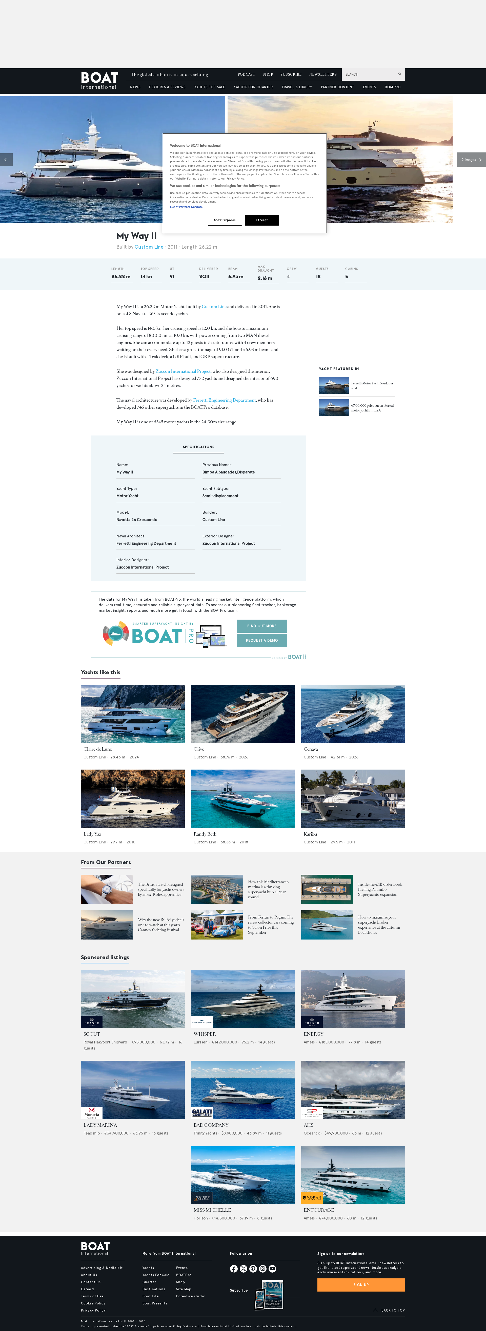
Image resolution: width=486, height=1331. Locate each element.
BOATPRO (392, 87)
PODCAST (246, 74)
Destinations (154, 1289)
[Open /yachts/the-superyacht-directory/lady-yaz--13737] (133, 799)
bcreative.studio (191, 1296)
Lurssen (201, 1042)
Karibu (310, 834)
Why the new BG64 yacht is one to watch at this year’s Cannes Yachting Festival (161, 924)
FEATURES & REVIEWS (167, 87)
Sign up (361, 1285)
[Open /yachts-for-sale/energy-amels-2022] (353, 999)
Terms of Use (92, 1296)
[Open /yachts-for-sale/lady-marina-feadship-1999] (133, 1090)
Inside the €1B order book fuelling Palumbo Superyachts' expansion (380, 889)
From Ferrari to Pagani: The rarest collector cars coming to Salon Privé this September (271, 924)
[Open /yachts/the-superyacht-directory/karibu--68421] (353, 799)
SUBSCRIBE (290, 74)
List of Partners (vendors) (186, 207)
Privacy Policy (93, 1310)
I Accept (262, 220)
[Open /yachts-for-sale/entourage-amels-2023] (353, 1175)
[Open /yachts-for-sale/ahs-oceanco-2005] (353, 1090)
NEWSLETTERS (323, 74)
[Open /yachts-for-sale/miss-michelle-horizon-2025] (243, 1175)
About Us (89, 1275)
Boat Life (151, 1296)
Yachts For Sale (156, 1275)
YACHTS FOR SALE (209, 87)
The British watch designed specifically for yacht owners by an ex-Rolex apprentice (161, 889)
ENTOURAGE (319, 1210)
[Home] (103, 81)
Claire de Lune (98, 749)
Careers (88, 1289)
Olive (199, 749)
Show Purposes (224, 220)
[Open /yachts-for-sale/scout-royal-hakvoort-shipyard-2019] (133, 999)
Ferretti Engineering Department (224, 400)
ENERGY (313, 1034)
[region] (245, 183)
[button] (6, 159)
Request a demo (262, 640)
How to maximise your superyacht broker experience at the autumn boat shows (379, 924)
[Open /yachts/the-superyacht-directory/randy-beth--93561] (243, 799)
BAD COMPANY (211, 1125)
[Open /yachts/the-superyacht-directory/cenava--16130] (353, 714)
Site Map (183, 1289)
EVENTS (369, 87)
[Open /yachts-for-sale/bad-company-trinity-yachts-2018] (243, 1090)
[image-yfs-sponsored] (92, 1026)
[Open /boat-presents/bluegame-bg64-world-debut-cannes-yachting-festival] (107, 924)
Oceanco (312, 1133)
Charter (149, 1282)
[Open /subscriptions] (264, 1296)
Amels (309, 1042)
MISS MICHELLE (212, 1210)
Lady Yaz (92, 834)
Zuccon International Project (183, 371)
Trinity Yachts (205, 1133)
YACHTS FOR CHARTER (253, 87)
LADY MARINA (100, 1125)
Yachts (148, 1268)
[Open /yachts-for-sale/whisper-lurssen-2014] (243, 999)
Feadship (92, 1133)
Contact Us (91, 1282)
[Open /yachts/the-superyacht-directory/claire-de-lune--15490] (133, 714)
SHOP (268, 74)
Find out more (262, 626)
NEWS (135, 87)
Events (182, 1268)
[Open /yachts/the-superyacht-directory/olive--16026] (243, 714)
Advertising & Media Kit (102, 1268)
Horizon (201, 1218)
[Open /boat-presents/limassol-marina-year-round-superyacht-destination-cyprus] (217, 889)
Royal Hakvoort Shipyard (105, 1042)
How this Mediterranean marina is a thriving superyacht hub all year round (268, 889)
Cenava (311, 749)
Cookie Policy (93, 1303)
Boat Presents (155, 1303)
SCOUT (92, 1034)
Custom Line (149, 247)
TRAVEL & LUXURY (297, 87)
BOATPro (184, 1275)
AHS (308, 1125)
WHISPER (205, 1034)
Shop (180, 1282)
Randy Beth (205, 834)
